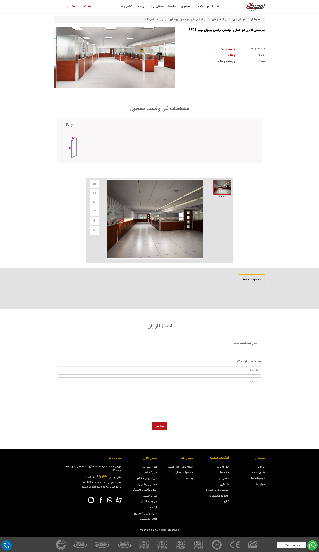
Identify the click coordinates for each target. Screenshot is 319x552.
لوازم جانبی (150, 507)
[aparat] (119, 500)
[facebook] (100, 500)
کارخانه (261, 467)
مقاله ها (172, 6)
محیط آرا (260, 458)
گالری (226, 501)
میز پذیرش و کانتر (147, 478)
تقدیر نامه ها (258, 472)
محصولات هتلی (184, 472)
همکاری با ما (157, 6)
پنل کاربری (223, 467)
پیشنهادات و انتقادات (217, 490)
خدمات (199, 6)
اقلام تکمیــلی (148, 519)
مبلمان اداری (214, 6)
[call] (6, 545)
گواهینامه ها (258, 478)
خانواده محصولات (219, 496)
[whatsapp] (109, 500)
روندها (189, 478)
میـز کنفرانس (150, 472)
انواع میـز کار (150, 467)
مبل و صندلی (149, 496)
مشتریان (185, 6)
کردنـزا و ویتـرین (147, 484)
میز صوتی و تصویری (145, 513)
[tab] (252, 279)
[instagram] (91, 500)
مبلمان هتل (186, 458)
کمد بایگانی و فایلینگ (144, 490)
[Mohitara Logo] (255, 7)
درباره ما (141, 6)
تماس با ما (126, 6)
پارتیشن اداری (149, 501)
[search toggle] (66, 6)
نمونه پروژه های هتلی (180, 467)
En (74, 6)
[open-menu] (58, 6)
